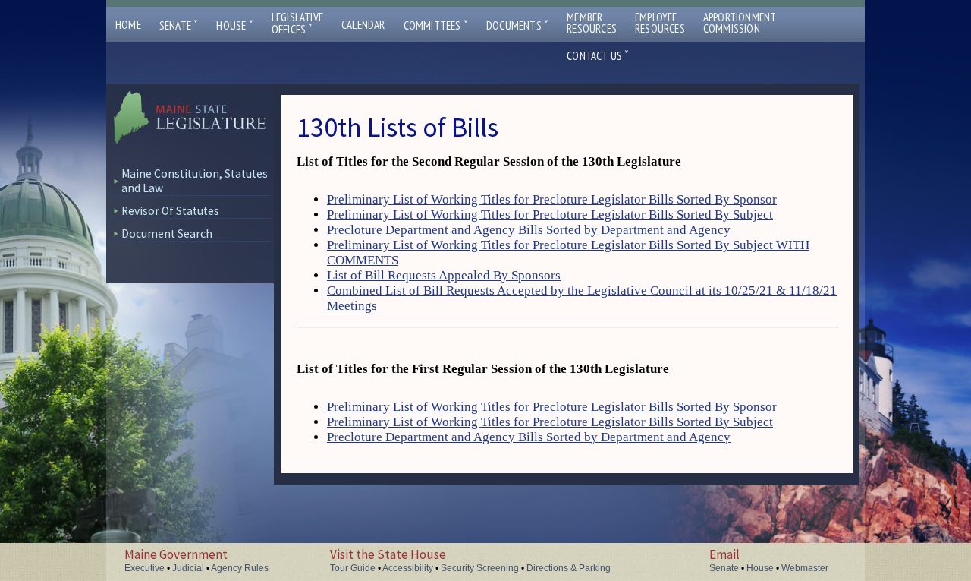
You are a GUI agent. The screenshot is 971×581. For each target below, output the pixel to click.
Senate (179, 25)
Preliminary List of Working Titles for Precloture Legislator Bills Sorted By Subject (550, 214)
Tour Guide (353, 568)
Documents (517, 25)
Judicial (188, 568)
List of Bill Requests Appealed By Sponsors (444, 275)
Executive (144, 568)
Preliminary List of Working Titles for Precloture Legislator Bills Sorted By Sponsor (552, 199)
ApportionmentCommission (740, 22)
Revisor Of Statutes (170, 211)
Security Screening (480, 568)
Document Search (166, 233)
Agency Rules (240, 568)
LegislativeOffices (297, 23)
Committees (436, 25)
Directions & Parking (568, 568)
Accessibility (407, 568)
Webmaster (804, 568)
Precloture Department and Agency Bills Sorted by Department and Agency (529, 230)
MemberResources (592, 22)
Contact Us (598, 55)
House (234, 25)
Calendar (363, 24)
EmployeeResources (660, 22)
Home (128, 24)
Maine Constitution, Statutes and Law (194, 180)
